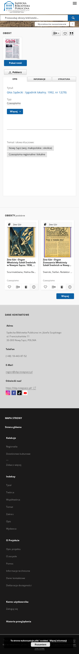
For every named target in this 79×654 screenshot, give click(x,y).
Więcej (65, 296)
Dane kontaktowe (15, 578)
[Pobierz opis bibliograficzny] (17, 287)
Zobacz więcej (13, 464)
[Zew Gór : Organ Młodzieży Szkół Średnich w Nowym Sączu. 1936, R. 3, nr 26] (21, 240)
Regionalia (11, 446)
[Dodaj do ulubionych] (64, 33)
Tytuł (9, 485)
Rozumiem (40, 644)
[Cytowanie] (71, 33)
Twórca (10, 492)
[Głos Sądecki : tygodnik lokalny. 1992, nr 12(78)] (12, 48)
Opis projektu (13, 549)
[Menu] (74, 3)
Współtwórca (13, 499)
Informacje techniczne (18, 570)
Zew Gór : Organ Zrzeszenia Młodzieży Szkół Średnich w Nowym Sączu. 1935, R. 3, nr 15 (57, 262)
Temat (9, 506)
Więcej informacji (58, 640)
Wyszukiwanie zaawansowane (52, 24)
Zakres (10, 514)
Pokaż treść (15, 63)
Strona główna (13, 427)
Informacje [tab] (39, 79)
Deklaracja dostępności (19, 585)
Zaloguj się (12, 608)
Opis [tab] (14, 79)
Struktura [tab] (64, 79)
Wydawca (11, 528)
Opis (8, 521)
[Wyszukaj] (73, 18)
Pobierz (17, 72)
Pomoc (10, 563)
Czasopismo (14, 103)
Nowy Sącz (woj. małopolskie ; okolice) (30, 148)
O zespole (11, 556)
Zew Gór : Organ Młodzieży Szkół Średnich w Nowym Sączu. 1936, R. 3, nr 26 (21, 262)
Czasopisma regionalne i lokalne (27, 154)
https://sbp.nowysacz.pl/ (19, 388)
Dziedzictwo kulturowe (18, 453)
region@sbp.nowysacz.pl (19, 371)
